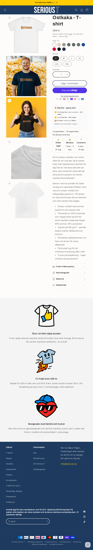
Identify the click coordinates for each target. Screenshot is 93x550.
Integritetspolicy (51, 542)
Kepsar (9, 458)
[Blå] (83, 44)
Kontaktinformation (57, 544)
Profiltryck (10, 502)
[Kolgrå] (73, 44)
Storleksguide (39, 469)
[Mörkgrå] (78, 44)
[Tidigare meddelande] (4, 2)
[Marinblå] (64, 49)
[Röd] (54, 49)
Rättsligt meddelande (39, 544)
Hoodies (9, 464)
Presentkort (11, 497)
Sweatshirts (11, 469)
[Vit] (54, 44)
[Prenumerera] (46, 521)
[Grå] (64, 44)
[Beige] (59, 44)
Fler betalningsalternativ (70, 96)
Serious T (21, 542)
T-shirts (9, 453)
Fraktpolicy (77, 542)
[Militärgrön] (68, 44)
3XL (67, 64)
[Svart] (59, 49)
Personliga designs (14, 491)
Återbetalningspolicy (35, 542)
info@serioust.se (69, 463)
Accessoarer (11, 480)
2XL (57, 64)
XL (80, 58)
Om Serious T (39, 464)
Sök (35, 453)
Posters (9, 475)
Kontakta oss (38, 458)
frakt (70, 34)
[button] (5, 10)
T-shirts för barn (13, 486)
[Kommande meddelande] (88, 2)
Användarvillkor (65, 542)
